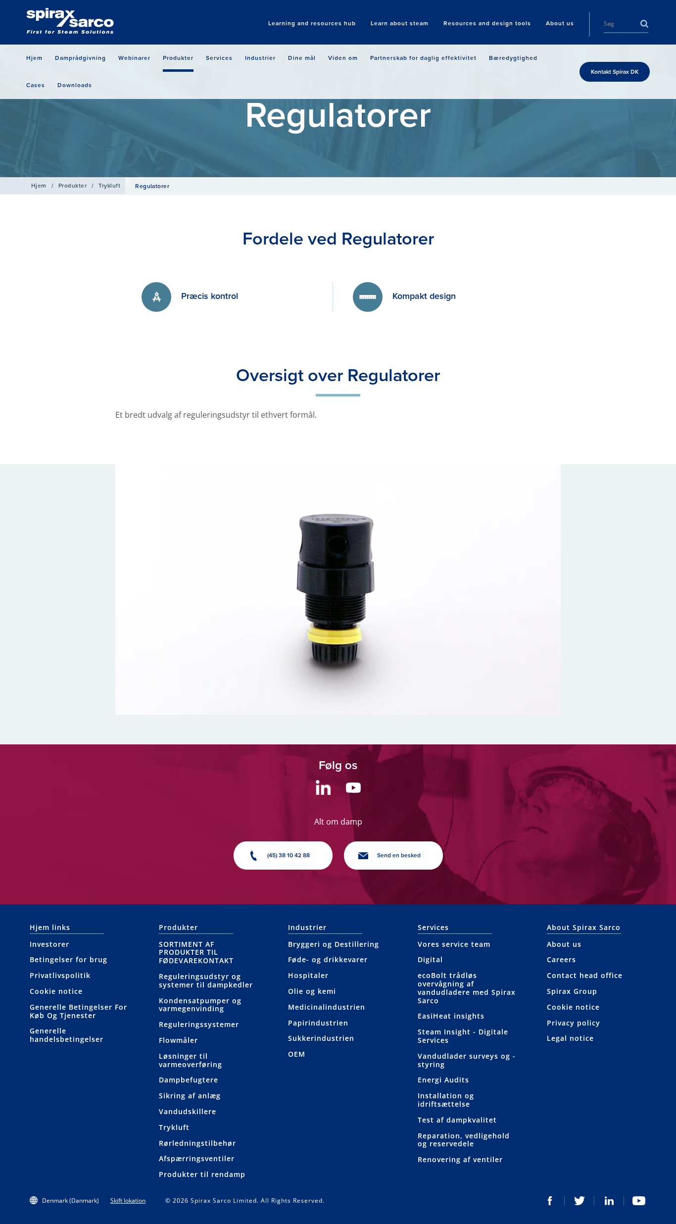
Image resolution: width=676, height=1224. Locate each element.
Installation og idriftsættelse (446, 1100)
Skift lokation (127, 1200)
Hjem (39, 185)
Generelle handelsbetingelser (66, 1035)
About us (564, 944)
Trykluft (109, 185)
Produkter (72, 185)
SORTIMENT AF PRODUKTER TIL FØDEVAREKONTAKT (196, 952)
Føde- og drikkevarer (328, 959)
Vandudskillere (187, 1111)
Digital (430, 959)
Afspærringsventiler (197, 1158)
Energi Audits (443, 1079)
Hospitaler (308, 975)
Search (644, 24)
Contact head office (585, 975)
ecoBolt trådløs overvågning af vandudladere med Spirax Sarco (467, 988)
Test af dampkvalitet (457, 1120)
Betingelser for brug (68, 959)
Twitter (579, 1200)
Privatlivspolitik (60, 975)
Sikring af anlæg (190, 1095)
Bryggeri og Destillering (333, 944)
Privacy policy (573, 1023)
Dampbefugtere (188, 1079)
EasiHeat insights (451, 1016)
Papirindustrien (318, 1023)
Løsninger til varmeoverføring (190, 1060)
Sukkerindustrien (321, 1038)
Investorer (49, 944)
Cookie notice (56, 991)
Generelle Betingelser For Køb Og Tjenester (78, 1011)
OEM (296, 1054)
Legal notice (570, 1038)
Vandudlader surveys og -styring (467, 1060)
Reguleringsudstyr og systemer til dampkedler (206, 980)
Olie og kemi (312, 991)
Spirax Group (572, 991)
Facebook (549, 1200)
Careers (561, 959)
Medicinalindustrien (326, 1007)
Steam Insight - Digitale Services (463, 1036)
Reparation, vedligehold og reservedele (464, 1140)
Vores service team (454, 944)
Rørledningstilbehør (197, 1143)
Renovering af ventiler (460, 1159)
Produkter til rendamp (202, 1174)
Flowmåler (178, 1040)
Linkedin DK (609, 1200)
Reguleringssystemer (199, 1024)
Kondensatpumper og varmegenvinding (200, 1005)
